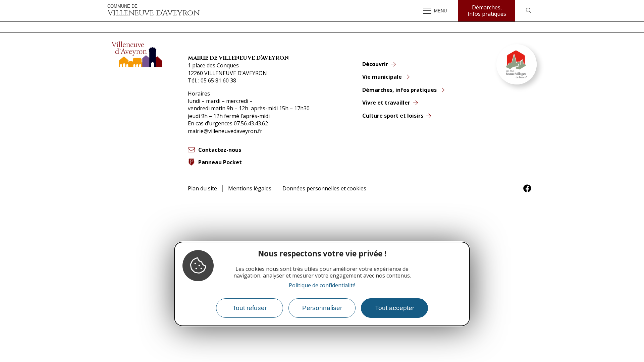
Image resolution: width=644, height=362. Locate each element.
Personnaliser (322, 307)
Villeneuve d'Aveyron (153, 10)
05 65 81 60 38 (218, 80)
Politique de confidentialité (322, 285)
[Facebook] (527, 188)
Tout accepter (394, 307)
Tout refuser (249, 307)
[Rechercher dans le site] (529, 10)
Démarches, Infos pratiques (487, 10)
